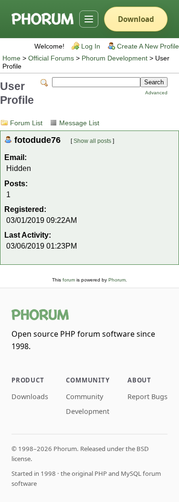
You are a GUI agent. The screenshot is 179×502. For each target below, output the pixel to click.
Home (11, 58)
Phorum (117, 279)
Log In (90, 46)
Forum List (26, 123)
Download (136, 19)
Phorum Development (114, 58)
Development (87, 411)
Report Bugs (147, 396)
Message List (79, 123)
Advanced (156, 92)
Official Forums (51, 58)
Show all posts (92, 141)
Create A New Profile (148, 46)
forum (69, 279)
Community (84, 396)
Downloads (29, 396)
